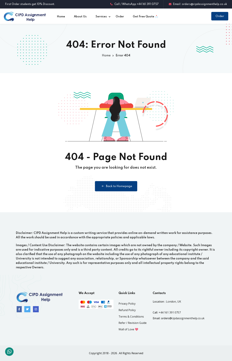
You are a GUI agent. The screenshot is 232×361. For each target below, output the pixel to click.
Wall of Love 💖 (128, 329)
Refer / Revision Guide (133, 323)
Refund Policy (127, 310)
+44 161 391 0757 (170, 312)
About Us (80, 16)
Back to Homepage (119, 186)
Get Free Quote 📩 (145, 16)
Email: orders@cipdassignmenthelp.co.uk (200, 4)
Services (101, 16)
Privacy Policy (127, 303)
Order (120, 16)
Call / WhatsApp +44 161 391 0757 (136, 4)
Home (61, 16)
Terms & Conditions (131, 316)
